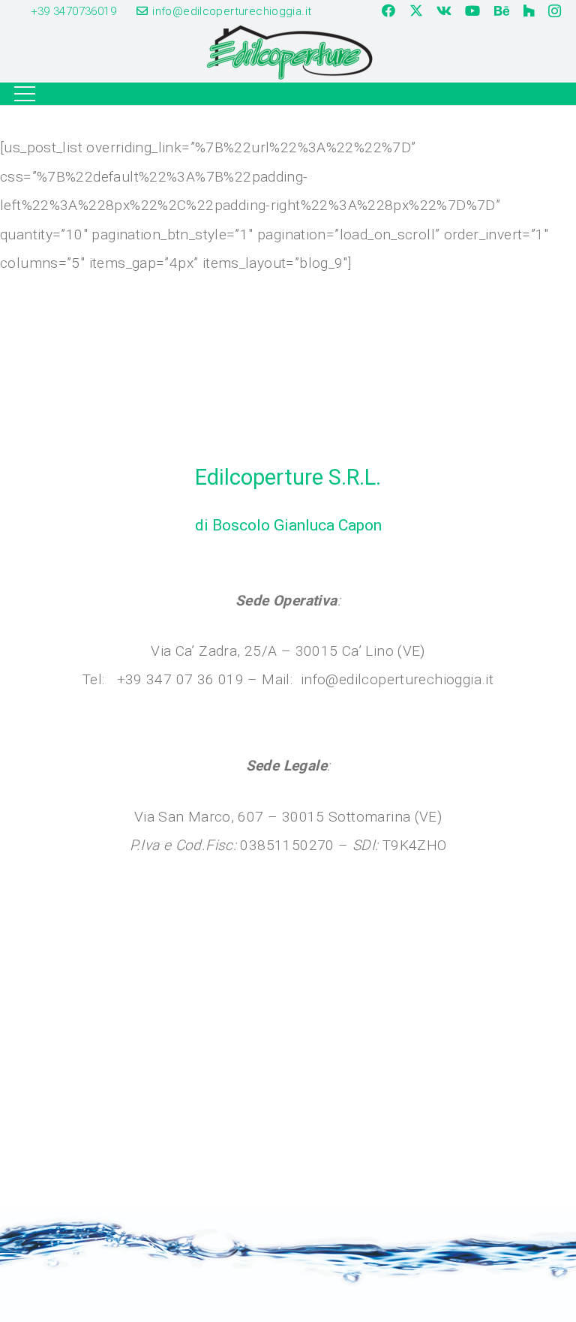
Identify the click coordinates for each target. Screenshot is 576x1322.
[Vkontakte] (444, 10)
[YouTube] (472, 10)
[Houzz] (529, 10)
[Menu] (25, 94)
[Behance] (501, 10)
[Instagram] (554, 11)
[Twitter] (416, 10)
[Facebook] (388, 10)
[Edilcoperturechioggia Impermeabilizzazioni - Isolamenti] (288, 53)
